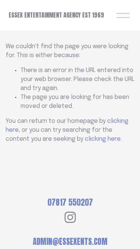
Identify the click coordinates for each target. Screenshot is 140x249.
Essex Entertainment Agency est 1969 (56, 14)
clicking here (103, 139)
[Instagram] (70, 217)
